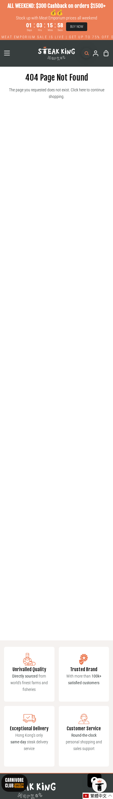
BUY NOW (76, 27)
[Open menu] (5, 53)
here (82, 90)
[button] (98, 796)
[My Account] (93, 53)
